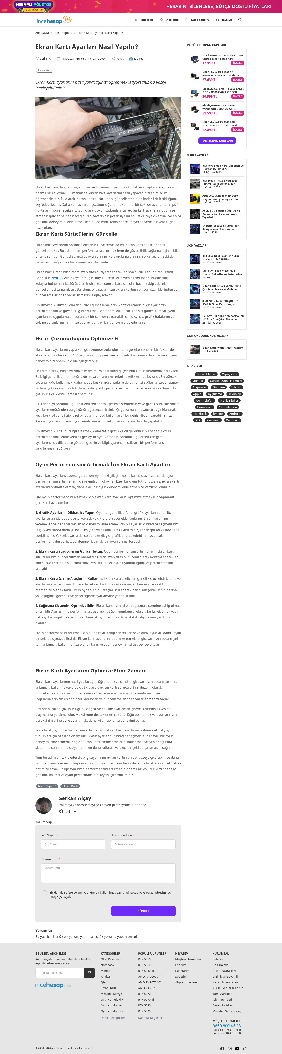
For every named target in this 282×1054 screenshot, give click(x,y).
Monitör (197, 381)
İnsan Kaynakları (224, 971)
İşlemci (236, 387)
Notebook (200, 414)
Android (235, 414)
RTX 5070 (144, 994)
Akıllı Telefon (204, 400)
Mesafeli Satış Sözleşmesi (229, 1011)
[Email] (74, 811)
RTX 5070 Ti (146, 999)
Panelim (180, 965)
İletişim (218, 959)
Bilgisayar (199, 387)
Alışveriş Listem (186, 982)
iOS (197, 420)
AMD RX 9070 (147, 988)
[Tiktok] (245, 1049)
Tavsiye (227, 20)
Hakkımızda (221, 965)
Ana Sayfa (42, 33)
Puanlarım (182, 971)
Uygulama (215, 394)
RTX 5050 (144, 959)
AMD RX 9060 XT (149, 976)
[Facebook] (61, 811)
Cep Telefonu (228, 407)
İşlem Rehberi (222, 999)
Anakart (106, 976)
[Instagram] (68, 811)
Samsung (213, 420)
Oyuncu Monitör (112, 1011)
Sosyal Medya (206, 374)
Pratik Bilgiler (229, 400)
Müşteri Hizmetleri (188, 959)
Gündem (219, 387)
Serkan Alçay (75, 798)
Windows (232, 420)
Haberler (147, 20)
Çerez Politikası (223, 1005)
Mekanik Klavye (111, 994)
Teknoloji (235, 394)
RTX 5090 (144, 1011)
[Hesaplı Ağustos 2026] (141, 6)
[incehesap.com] (65, 985)
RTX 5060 (144, 965)
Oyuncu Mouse (111, 1005)
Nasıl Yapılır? (200, 20)
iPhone (218, 414)
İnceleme (172, 20)
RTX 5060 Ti (146, 971)
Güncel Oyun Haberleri (226, 381)
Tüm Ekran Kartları (217, 141)
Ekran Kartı (45, 70)
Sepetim (181, 976)
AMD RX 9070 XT (149, 982)
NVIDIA (57, 278)
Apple (197, 394)
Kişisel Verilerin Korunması (229, 988)
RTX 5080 (144, 1005)
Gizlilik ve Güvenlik (225, 976)
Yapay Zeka (229, 374)
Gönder (143, 911)
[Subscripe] (89, 973)
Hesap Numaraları (225, 982)
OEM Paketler (110, 959)
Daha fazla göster (113, 1018)
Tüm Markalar (222, 994)
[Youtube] (237, 1049)
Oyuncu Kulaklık (112, 999)
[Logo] (54, 20)
